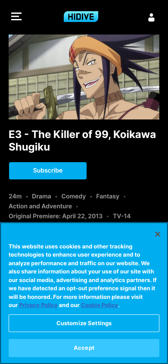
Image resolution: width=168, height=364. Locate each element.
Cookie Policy (99, 305)
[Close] (157, 234)
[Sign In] (151, 17)
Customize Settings (84, 323)
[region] (84, 293)
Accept (84, 347)
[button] (16, 17)
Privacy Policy (38, 305)
